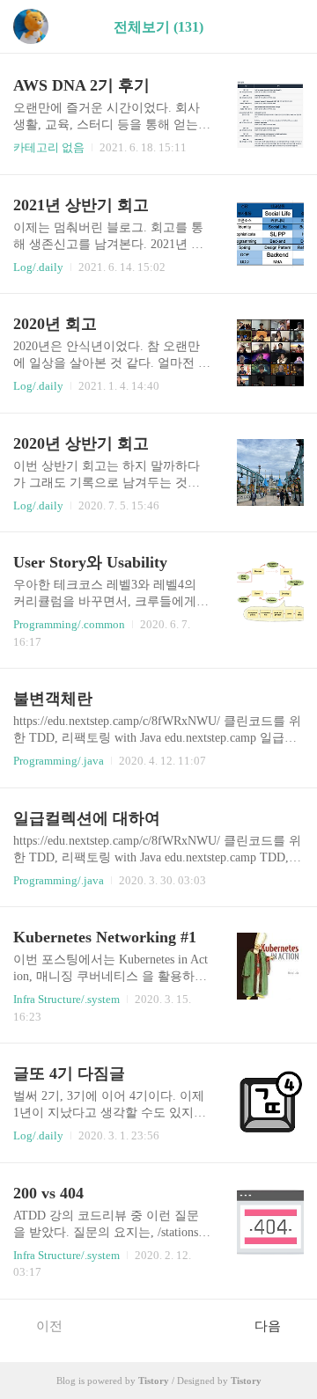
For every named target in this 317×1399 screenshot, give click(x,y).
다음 (267, 1326)
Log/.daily (38, 267)
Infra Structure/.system (66, 999)
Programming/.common (69, 624)
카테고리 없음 (49, 147)
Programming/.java (58, 760)
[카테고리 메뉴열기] (286, 26)
